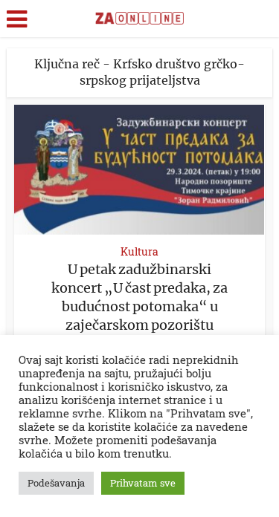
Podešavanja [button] (56, 483)
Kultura (139, 251)
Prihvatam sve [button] (143, 483)
